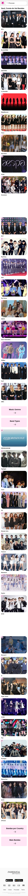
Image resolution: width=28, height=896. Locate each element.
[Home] (14, 872)
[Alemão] (23, 885)
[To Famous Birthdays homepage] (2, 3)
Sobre (4, 889)
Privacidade (16, 889)
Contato (10, 889)
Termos (23, 889)
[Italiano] (19, 885)
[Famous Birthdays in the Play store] (19, 880)
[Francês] (14, 885)
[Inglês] (4, 885)
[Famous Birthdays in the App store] (9, 880)
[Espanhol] (9, 885)
